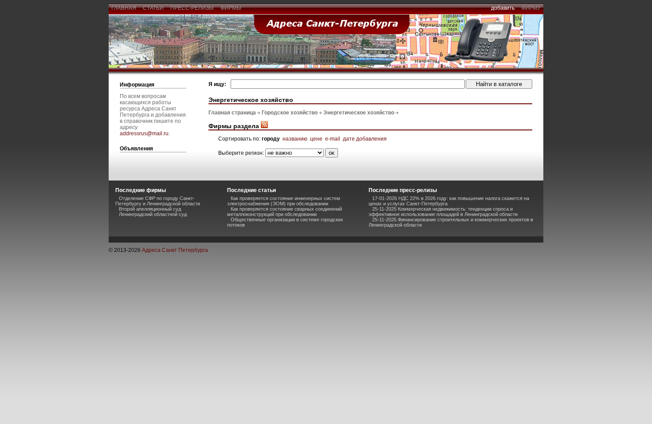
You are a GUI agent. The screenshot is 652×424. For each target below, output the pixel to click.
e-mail (332, 139)
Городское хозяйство (290, 113)
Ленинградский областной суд (153, 214)
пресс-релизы (192, 8)
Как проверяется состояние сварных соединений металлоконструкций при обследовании (284, 211)
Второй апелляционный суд (150, 209)
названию (295, 139)
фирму (530, 8)
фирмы (231, 8)
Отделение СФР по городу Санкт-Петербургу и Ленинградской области (157, 201)
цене (316, 139)
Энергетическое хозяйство (358, 113)
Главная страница (232, 113)
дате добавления (365, 139)
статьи (153, 8)
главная (124, 8)
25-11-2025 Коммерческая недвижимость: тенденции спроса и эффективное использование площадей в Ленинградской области (443, 211)
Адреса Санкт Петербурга (175, 250)
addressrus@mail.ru (144, 133)
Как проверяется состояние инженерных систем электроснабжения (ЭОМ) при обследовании (283, 201)
